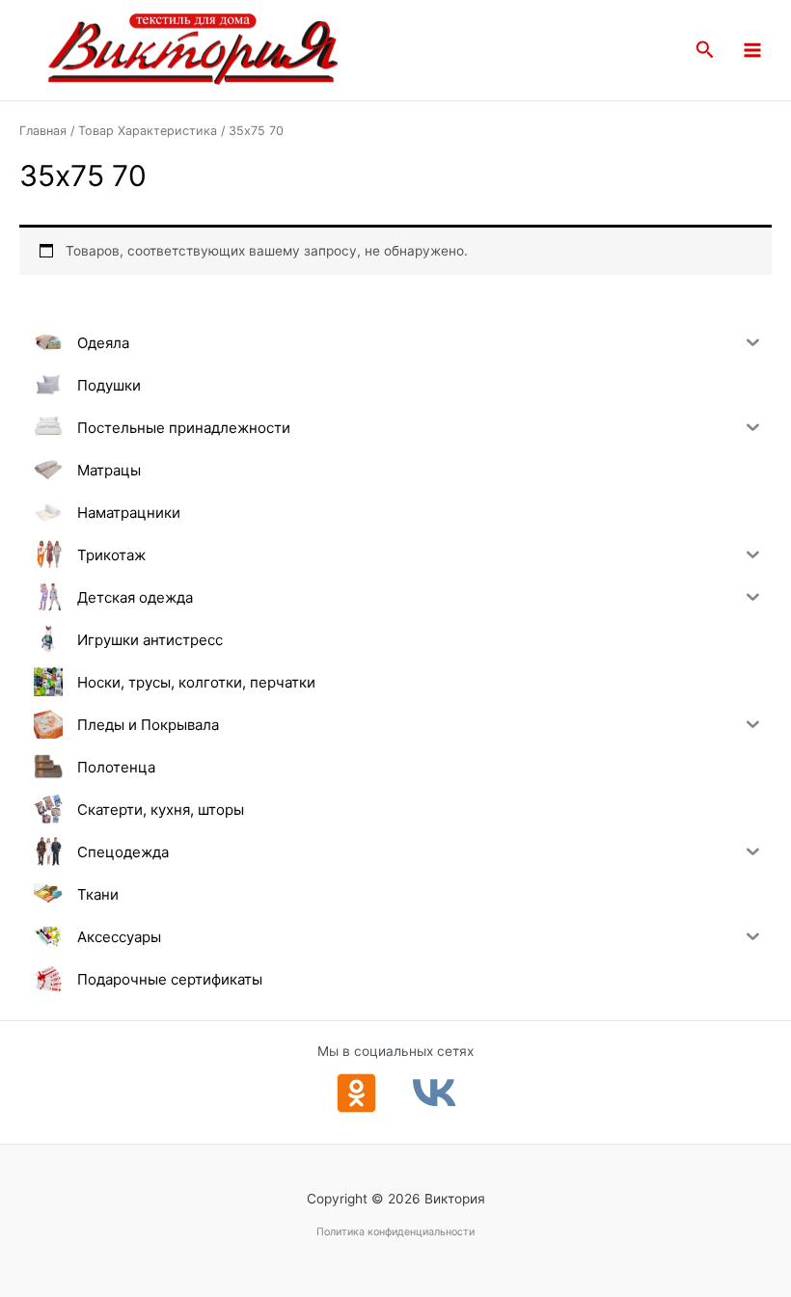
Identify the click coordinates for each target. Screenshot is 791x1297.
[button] (705, 50)
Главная (43, 130)
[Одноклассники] (356, 1093)
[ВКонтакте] (434, 1093)
